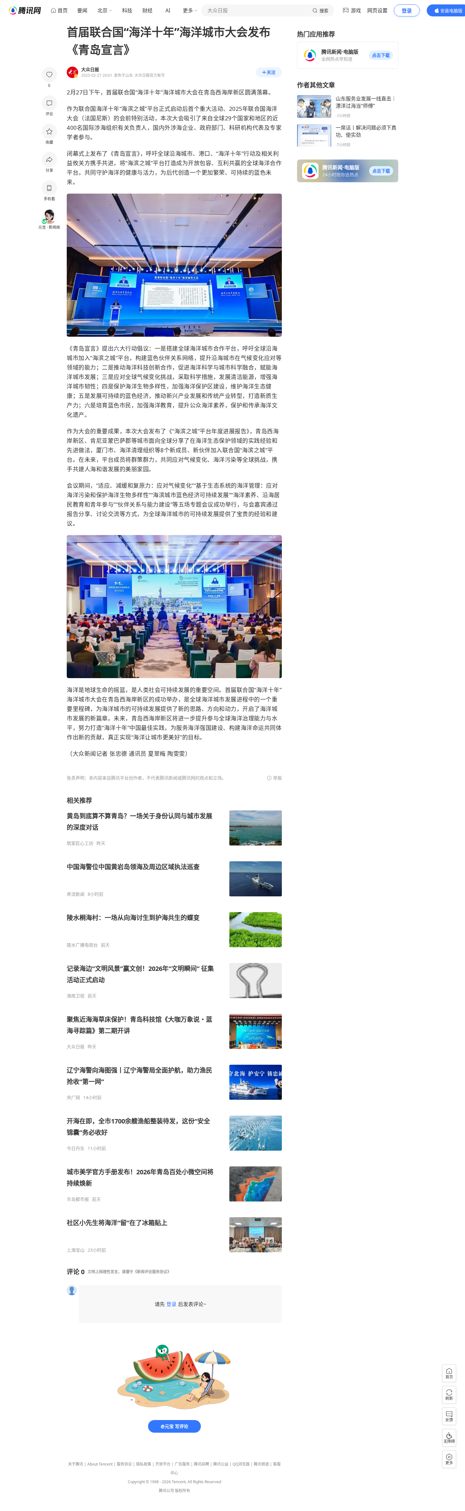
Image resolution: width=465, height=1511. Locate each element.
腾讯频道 (261, 1464)
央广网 (73, 1097)
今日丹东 (75, 1148)
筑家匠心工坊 (80, 843)
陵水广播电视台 (82, 945)
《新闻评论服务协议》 (152, 1271)
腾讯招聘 (201, 1464)
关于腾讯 (75, 1464)
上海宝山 (75, 1250)
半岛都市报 (78, 1199)
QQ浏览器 (241, 1464)
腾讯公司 (166, 1490)
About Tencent (100, 1464)
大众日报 (75, 1046)
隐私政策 (143, 1464)
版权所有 (182, 1490)
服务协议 (124, 1464)
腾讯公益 (220, 1464)
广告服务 (182, 1464)
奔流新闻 (75, 894)
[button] (381, 55)
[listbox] (174, 1024)
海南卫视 (75, 996)
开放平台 (162, 1464)
